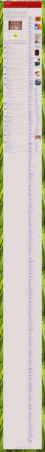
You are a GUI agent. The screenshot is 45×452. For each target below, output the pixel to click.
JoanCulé (30, 411)
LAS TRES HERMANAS (31, 87)
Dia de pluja (30, 359)
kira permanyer (30, 133)
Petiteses (30, 67)
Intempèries (30, 127)
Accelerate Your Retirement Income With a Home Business (31, 379)
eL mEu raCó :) (30, 388)
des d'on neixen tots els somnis (31, 424)
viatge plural (30, 196)
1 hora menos (30, 426)
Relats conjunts (30, 52)
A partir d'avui (30, 136)
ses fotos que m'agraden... (30, 161)
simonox (24, 447)
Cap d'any (30, 284)
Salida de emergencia (31, 292)
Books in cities (30, 236)
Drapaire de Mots (31, 268)
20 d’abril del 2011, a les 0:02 (9, 75)
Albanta (7, 141)
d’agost (37, 110)
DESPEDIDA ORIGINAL (31, 396)
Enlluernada (30, 264)
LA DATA (30, 21)
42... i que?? (30, 365)
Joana (6, 77)
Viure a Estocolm (31, 201)
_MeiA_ (7, 95)
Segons (29, 307)
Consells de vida (30, 204)
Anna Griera (30, 432)
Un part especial (30, 350)
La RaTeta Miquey (31, 131)
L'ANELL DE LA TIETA (31, 120)
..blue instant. (30, 28)
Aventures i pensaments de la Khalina (31, 342)
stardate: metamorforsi (31, 55)
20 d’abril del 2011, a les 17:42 (9, 113)
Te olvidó (30, 303)
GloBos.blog (30, 71)
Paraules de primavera (30, 223)
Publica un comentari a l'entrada (8, 150)
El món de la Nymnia (31, 276)
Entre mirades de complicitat (31, 430)
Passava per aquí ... (31, 92)
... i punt (29, 348)
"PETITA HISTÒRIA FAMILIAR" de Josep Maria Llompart (31, 72)
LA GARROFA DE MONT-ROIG (31, 368)
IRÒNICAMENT (30, 297)
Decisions (30, 139)
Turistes (29, 125)
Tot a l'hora (30, 216)
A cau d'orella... (30, 435)
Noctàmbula (30, 281)
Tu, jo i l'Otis (7, 46)
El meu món (30, 358)
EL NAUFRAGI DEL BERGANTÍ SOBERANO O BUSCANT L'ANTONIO (31, 174)
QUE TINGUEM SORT (31, 436)
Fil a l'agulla (30, 377)
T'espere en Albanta (31, 98)
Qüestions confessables (30, 413)
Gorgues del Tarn (37, 141)
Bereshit (30, 36)
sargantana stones (31, 69)
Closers (29, 214)
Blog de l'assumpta (31, 74)
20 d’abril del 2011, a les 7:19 (9, 81)
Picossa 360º (30, 286)
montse (7, 83)
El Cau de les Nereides (30, 218)
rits (6, 115)
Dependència (37, 123)
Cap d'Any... (30, 282)
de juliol (37, 111)
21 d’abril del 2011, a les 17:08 (9, 139)
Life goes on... (30, 394)
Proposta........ (37, 125)
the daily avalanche (31, 60)
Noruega (36, 147)
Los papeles (37, 124)
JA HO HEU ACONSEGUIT (30, 189)
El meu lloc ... (30, 63)
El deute (29, 107)
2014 (36, 103)
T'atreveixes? (30, 401)
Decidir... (29, 253)
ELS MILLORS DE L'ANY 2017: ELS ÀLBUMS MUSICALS (31, 178)
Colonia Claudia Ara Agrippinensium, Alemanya (31, 258)
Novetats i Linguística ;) (31, 326)
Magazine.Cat (30, 363)
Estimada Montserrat (31, 209)
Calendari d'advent (31, 153)
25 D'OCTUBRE (30, 185)
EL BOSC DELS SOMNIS (30, 151)
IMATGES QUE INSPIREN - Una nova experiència (31, 148)
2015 (36, 102)
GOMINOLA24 (30, 339)
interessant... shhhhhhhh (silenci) (31, 266)
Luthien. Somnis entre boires (30, 344)
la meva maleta (30, 38)
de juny (37, 112)
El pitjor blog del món (31, 428)
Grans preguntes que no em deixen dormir (31, 260)
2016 (36, 101)
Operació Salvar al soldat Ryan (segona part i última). (31, 356)
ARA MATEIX (30, 155)
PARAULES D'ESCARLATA (30, 129)
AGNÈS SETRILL (30, 434)
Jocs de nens (30, 334)
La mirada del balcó (31, 238)
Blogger (30, 447)
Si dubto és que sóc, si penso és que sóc (31, 111)
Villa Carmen (30, 159)
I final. (29, 324)
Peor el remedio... (30, 229)
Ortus (29, 187)
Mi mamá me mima (38, 121)
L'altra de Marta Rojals (31, 305)
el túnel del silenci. (30, 269)
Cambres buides (30, 33)
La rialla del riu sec (31, 300)
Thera (29, 438)
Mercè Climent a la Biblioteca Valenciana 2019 (31, 145)
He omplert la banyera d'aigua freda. (30, 355)
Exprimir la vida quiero (31, 207)
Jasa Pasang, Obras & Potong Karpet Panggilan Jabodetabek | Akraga (31, 58)
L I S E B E (30, 336)
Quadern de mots (31, 290)
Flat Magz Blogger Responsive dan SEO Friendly (31, 298)
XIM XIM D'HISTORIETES (30, 302)
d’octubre (37, 108)
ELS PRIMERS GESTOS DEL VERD (31, 143)
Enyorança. (30, 180)
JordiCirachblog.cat (31, 329)
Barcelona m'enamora (31, 100)
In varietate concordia (30, 138)
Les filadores (30, 114)
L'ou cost (30, 418)
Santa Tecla (30, 176)
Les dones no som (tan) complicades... (31, 203)
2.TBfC (29, 381)
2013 (36, 104)
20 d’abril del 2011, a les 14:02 (9, 93)
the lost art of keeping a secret (31, 361)
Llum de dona (30, 240)
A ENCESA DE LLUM (31, 294)
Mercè (6, 102)
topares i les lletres (31, 94)
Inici (15, 151)
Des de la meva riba (31, 166)
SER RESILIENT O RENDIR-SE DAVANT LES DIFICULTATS (31, 384)
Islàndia (36, 143)
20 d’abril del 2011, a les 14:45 (9, 100)
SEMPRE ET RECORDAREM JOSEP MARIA (31, 370)
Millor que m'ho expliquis (30, 408)
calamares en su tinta (31, 80)
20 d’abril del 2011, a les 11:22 (9, 89)
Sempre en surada (31, 173)
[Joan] (35, 89)
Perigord (36, 150)
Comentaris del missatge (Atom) (11, 152)
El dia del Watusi (30, 31)
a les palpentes (30, 319)
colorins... (30, 403)
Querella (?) (30, 288)
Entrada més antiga (24, 151)
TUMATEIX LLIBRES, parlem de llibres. (31, 83)
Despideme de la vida (31, 141)
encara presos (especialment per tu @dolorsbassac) (31, 157)
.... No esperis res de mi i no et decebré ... (31, 62)
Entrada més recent (7, 151)
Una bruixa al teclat (31, 233)
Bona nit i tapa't (30, 96)
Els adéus (30, 312)
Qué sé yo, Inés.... (31, 437)
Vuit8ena (30, 104)
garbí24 (7, 3)
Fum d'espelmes (30, 314)
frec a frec (30, 422)
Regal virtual (30, 399)
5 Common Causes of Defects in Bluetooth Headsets (31, 331)
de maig (37, 113)
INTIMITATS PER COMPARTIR (30, 440)
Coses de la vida (31, 323)
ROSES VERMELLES (31, 86)
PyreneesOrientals (37, 146)
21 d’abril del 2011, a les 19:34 (9, 144)
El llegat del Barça (30, 414)
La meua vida (30, 247)
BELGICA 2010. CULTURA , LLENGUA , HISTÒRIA (31, 420)
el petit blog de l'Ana (31, 433)
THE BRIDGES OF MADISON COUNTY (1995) (31, 409)
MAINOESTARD (30, 386)
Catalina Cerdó (7, 146)
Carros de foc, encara (31, 45)
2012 (29, 245)
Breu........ (37, 122)
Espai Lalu (30, 439)
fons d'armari (30, 109)
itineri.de (30, 257)
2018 (36, 99)
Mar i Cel (30, 102)
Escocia (36, 145)
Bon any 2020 (30, 112)
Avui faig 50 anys (30, 224)
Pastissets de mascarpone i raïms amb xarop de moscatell (31, 118)
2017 (36, 100)
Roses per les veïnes (38, 119)
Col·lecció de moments (30, 26)
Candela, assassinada (30, 206)
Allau (29, 41)
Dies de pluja (30, 212)
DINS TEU (30, 163)
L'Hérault (36, 142)
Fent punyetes (30, 273)
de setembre (37, 109)
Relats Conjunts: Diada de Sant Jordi (37, 118)
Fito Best (30, 241)
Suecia (36, 149)
